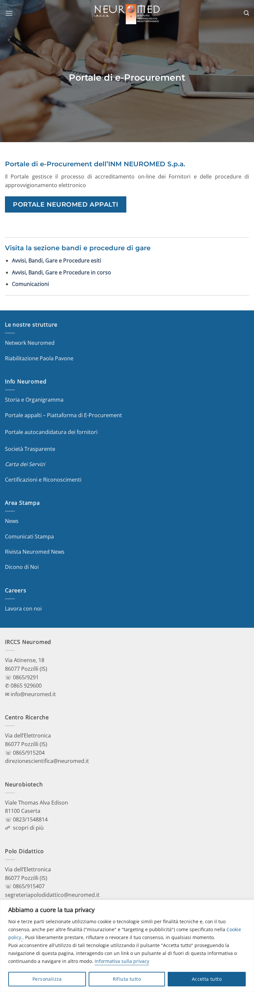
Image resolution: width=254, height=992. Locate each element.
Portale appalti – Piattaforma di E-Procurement (63, 415)
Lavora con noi (23, 608)
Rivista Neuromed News (34, 551)
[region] (127, 946)
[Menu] (9, 13)
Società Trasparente (30, 449)
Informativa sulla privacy (122, 961)
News (12, 521)
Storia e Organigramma (34, 399)
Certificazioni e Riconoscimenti (43, 479)
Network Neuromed (30, 342)
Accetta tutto (207, 979)
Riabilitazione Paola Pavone (39, 358)
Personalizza (47, 979)
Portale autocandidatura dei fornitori (51, 432)
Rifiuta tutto (127, 979)
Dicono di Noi (22, 567)
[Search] (246, 13)
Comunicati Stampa (29, 536)
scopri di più (28, 827)
